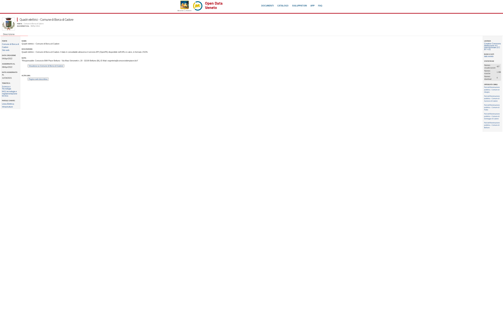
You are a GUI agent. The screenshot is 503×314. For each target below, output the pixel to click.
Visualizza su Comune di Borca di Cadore (46, 66)
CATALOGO (282, 5)
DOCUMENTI (267, 5)
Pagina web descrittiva (38, 79)
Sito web (5, 50)
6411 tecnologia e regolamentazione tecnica (9, 93)
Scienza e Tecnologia (6, 88)
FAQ (320, 5)
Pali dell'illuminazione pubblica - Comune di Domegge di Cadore (492, 116)
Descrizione (9, 34)
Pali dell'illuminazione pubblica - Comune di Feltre (492, 107)
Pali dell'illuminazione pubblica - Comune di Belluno (492, 125)
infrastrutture (7, 107)
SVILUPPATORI (299, 5)
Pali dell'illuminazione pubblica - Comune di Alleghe (492, 89)
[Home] (190, 5)
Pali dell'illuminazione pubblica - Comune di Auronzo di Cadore (492, 98)
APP (312, 5)
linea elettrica (8, 104)
